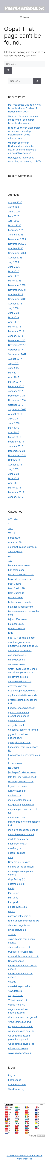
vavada (12, 981)
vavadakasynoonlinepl (20, 986)
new (10, 857)
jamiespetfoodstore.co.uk (22, 772)
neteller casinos (16, 853)
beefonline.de (15, 597)
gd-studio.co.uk (16, 720)
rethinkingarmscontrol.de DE (23, 920)
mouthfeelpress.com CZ (21, 834)
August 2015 (15, 464)
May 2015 (13, 478)
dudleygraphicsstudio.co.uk (23, 690)
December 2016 (17, 395)
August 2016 (15, 414)
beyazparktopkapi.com (20, 606)
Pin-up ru (13, 897)
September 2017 (17, 354)
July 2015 (13, 469)
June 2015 (13, 474)
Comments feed (17, 1084)
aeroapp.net (14, 537)
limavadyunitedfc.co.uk (20, 781)
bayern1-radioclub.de (20, 579)
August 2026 (15, 202)
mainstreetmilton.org (19, 800)
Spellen (12, 934)
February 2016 (16, 441)
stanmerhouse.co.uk (19, 947)
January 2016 (15, 446)
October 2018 (15, 294)
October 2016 (15, 404)
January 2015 (15, 497)
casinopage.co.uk (17, 655)
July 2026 (13, 207)
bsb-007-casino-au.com (21, 637)
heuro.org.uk (15, 763)
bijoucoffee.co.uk (17, 619)
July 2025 (13, 262)
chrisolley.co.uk (16, 659)
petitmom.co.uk (16, 883)
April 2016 (13, 432)
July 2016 (13, 418)
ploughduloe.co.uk (18, 907)
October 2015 (15, 460)
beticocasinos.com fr (19, 602)
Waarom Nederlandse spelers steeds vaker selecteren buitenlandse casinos (24, 119)
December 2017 (16, 340)
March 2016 (14, 437)
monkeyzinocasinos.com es (23, 830)
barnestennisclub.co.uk (21, 574)
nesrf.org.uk (14, 848)
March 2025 (14, 280)
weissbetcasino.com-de (21, 1043)
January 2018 (15, 335)
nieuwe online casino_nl (21, 866)
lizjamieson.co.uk (17, 786)
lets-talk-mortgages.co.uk (22, 777)
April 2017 (13, 377)
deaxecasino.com (17, 686)
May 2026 (13, 216)
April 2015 (13, 483)
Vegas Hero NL (16, 1004)
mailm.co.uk (14, 795)
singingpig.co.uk (17, 930)
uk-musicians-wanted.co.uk (23, 956)
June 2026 (14, 211)
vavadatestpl (15, 991)
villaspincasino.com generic (23, 1017)
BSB (10, 633)
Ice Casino (13, 767)
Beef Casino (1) (16, 588)
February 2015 (16, 492)
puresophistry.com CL (20, 916)
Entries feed (14, 1080)
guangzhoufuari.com (19, 742)
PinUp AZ (13, 902)
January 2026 (15, 234)
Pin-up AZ (13, 893)
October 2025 (15, 248)
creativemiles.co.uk (18, 676)
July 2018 (13, 308)
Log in (11, 1075)
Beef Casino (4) (16, 593)
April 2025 (13, 276)
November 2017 (17, 345)
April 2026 (13, 220)
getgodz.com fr (16, 725)
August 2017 (15, 358)
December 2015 (16, 451)
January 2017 (15, 391)
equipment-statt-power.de (22, 695)
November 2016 (17, 400)
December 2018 (16, 285)
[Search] (8, 70)
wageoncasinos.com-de (21, 1031)
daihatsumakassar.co (19, 681)
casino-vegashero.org (20, 650)
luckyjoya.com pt (17, 790)
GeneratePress (24, 1158)
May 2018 (13, 317)
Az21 (10, 560)
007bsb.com (15, 519)
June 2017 (13, 368)
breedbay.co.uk (16, 628)
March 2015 (14, 487)
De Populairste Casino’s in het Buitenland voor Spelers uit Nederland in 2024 (24, 108)
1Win (10, 528)
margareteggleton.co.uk (21, 804)
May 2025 (13, 271)
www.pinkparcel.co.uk (20, 1053)
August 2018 (15, 303)
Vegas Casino (15, 995)
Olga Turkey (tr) (16, 879)
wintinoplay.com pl (18, 1048)
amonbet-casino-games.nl (22, 547)
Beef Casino (14, 583)
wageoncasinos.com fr (20, 1026)
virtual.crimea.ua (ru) (19, 1022)
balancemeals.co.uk (19, 565)
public (11, 911)
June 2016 (14, 423)
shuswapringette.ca (19, 925)
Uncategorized (16, 961)
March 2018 (14, 326)
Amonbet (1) (15, 542)
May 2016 (13, 428)
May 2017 (13, 372)
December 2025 (17, 239)
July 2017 (13, 363)
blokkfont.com (16, 624)
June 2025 (14, 266)
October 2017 (15, 349)
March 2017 (14, 381)
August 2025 (15, 257)
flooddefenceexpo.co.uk (21, 708)
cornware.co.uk (16, 664)
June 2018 (13, 312)
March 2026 (14, 225)
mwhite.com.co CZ (18, 839)
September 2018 (17, 299)
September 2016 (17, 409)
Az (9, 556)
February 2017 (16, 386)
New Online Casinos (19, 862)
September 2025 (17, 253)
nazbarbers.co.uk (17, 843)
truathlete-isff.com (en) (20, 951)
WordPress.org (16, 1089)
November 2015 (17, 455)
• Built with (24, 1155)
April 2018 (13, 322)
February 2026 (16, 230)
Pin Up (11, 888)
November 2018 (17, 289)
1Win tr (12, 533)
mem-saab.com (16, 817)
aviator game (15, 551)
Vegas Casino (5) (17, 1000)
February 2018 (16, 331)
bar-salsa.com (16, 570)
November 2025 (17, 243)
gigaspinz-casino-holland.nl (23, 729)
